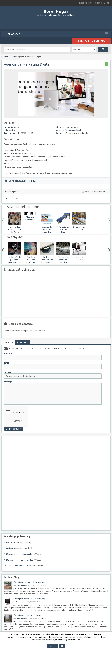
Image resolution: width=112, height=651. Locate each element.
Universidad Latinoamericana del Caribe (15, 229)
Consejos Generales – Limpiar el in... (29, 615)
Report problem (12, 198)
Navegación (12, 33)
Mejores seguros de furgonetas (19, 554)
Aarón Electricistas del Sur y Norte (20, 566)
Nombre (8, 353)
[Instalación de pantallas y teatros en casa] (14, 254)
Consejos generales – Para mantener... (30, 582)
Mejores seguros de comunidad (19, 560)
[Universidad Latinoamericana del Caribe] (14, 224)
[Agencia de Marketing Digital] (56, 117)
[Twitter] (108, 2)
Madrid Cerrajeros (14, 542)
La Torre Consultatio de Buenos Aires (47, 259)
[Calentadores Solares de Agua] (63, 224)
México (13, 57)
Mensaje (8, 381)
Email (6, 363)
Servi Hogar (56, 11)
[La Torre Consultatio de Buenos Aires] (47, 254)
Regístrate (83, 3)
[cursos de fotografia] (79, 254)
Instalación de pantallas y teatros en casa (14, 259)
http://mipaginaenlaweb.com (73, 130)
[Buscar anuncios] (103, 49)
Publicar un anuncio (91, 41)
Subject (7, 372)
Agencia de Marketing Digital (27, 64)
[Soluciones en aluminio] (79, 224)
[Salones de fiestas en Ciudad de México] (63, 254)
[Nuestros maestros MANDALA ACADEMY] (30, 254)
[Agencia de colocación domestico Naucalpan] (47, 224)
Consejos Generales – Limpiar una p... (30, 598)
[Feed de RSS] (104, 2)
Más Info (53, 646)
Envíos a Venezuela (14, 548)
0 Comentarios (42, 585)
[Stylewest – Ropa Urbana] (30, 214)
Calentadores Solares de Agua (63, 229)
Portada (4, 57)
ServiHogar (20, 585)
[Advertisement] (56, 24)
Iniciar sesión (94, 3)
